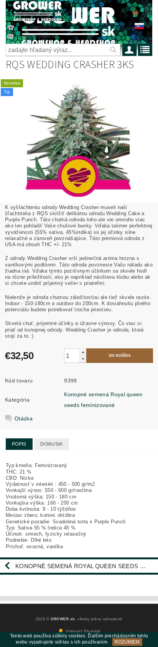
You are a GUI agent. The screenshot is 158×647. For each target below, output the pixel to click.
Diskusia (51, 444)
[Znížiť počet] (82, 359)
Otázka (24, 418)
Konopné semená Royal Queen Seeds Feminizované (86, 566)
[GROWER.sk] (39, 10)
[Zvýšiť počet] (82, 352)
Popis (19, 444)
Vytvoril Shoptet (83, 631)
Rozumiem (127, 642)
